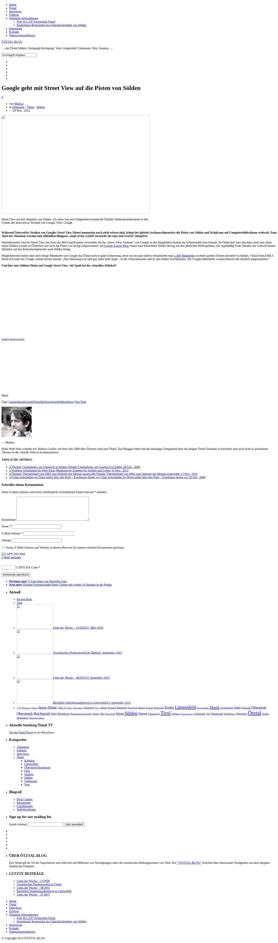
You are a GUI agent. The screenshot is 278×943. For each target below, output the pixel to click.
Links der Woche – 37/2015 (33, 894)
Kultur (169, 707)
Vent (208, 714)
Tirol (83, 401)
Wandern (241, 713)
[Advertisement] (139, 367)
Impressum (15, 28)
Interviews (15, 11)
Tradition (176, 714)
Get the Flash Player (21, 732)
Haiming (122, 707)
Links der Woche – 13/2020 (33, 881)
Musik (215, 707)
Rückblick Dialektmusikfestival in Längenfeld (44, 891)
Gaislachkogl (16, 401)
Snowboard (51, 401)
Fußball (103, 708)
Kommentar (9, 519)
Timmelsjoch (154, 714)
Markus (18, 103)
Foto (97, 708)
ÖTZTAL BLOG (12, 41)
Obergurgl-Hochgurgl (33, 713)
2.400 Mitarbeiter (184, 255)
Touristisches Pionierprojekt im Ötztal (39, 884)
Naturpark (246, 708)
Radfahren (64, 713)
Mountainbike (203, 708)
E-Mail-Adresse (12, 533)
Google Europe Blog (116, 245)
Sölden (40, 107)
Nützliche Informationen (23, 18)
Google (28, 401)
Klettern (141, 708)
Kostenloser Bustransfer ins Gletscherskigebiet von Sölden (51, 25)
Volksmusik (217, 713)
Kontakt (14, 32)
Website (6, 540)
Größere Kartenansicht (13, 339)
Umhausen (199, 713)
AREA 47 (61, 708)
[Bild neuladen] (11, 557)
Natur (237, 707)
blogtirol (89, 707)
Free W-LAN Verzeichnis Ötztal (36, 21)
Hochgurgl (132, 708)
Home (12, 4)
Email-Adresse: (18, 824)
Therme (142, 713)
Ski (42, 401)
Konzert (149, 708)
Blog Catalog (25, 799)
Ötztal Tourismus (36, 718)
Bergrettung (78, 708)
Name (6, 526)
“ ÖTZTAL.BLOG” (189, 862)
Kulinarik (159, 707)
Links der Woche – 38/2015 (33, 887)
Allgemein (18, 107)
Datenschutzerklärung (22, 35)
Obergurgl (258, 707)
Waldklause (230, 713)
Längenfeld (185, 707)
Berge (69, 708)
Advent (34, 708)
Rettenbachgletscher (81, 713)
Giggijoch (111, 708)
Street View (74, 401)
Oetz (54, 713)
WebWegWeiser (26, 809)
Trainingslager (186, 714)
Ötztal (12, 8)
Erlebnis (14, 14)
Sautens (95, 714)
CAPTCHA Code (27, 567)
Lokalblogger (25, 806)
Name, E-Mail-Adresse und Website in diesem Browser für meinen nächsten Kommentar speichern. (65, 547)
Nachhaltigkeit (226, 708)
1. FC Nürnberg (23, 708)
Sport (120, 713)
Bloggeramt (24, 802)
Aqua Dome (47, 707)
